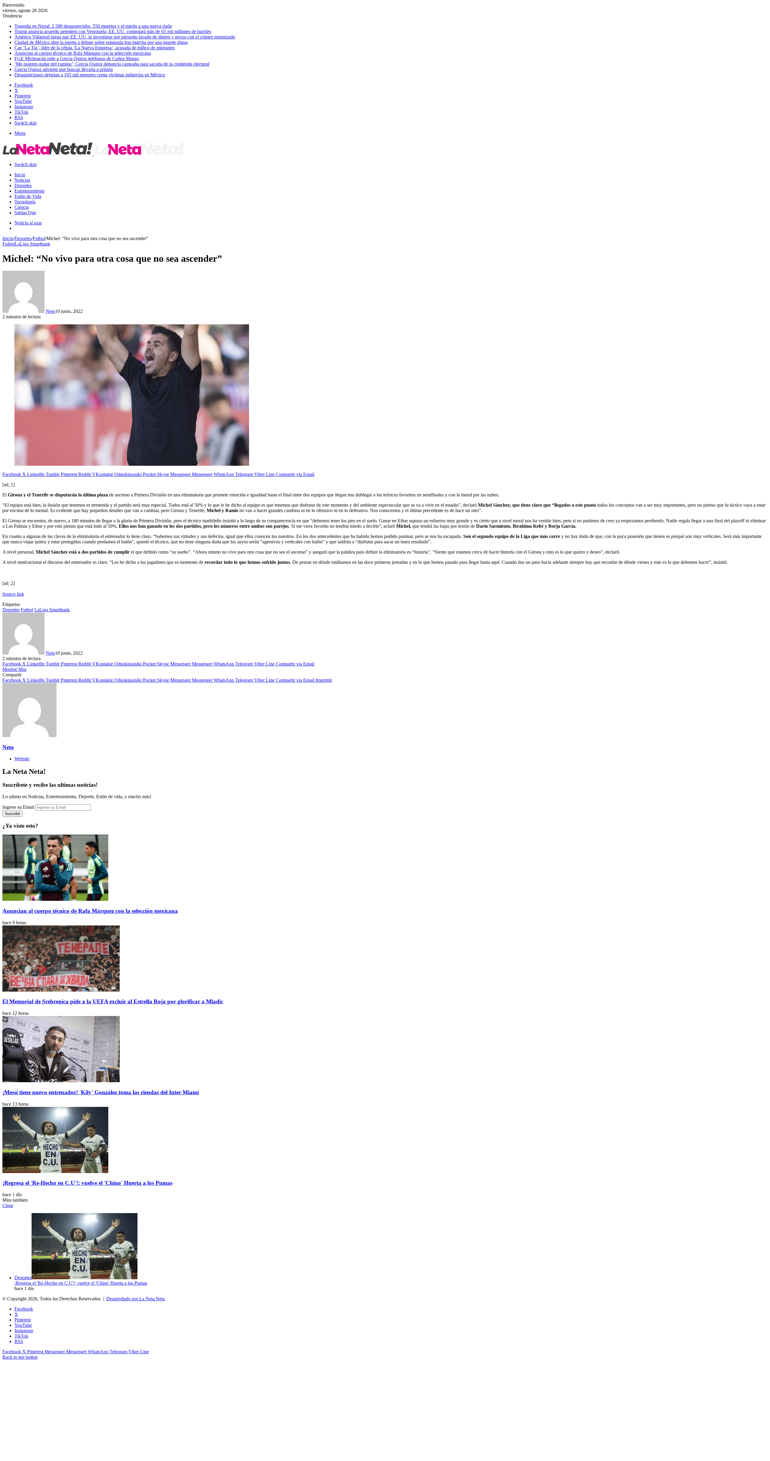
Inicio (19, 174)
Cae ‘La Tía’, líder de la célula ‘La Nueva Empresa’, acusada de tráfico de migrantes (94, 47)
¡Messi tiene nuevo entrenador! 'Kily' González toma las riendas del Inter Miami (100, 1092)
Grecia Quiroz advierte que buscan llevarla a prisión (63, 69)
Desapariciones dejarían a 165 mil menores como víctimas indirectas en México (89, 74)
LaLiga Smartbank (32, 243)
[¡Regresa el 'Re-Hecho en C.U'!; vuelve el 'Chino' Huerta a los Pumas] (55, 1171)
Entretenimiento (29, 190)
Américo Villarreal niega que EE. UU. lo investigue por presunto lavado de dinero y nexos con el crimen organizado (124, 36)
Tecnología (24, 201)
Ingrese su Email (18, 807)
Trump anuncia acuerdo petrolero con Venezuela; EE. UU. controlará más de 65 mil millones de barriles (112, 31)
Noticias (22, 180)
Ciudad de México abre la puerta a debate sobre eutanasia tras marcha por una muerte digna (101, 42)
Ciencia (21, 207)
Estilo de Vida (27, 196)
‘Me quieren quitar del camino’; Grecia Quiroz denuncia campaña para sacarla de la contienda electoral (111, 63)
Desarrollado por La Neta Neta (135, 1298)
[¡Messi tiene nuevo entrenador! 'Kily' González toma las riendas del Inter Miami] (61, 1080)
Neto (50, 311)
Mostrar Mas (14, 669)
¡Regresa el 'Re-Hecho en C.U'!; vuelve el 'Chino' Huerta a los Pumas (87, 1183)
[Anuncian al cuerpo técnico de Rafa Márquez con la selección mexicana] (55, 899)
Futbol (39, 238)
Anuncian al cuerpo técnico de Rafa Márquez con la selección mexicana (82, 53)
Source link (13, 594)
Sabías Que (25, 212)
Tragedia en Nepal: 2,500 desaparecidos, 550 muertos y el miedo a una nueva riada (93, 26)
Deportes (23, 185)
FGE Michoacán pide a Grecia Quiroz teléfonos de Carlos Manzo (76, 58)
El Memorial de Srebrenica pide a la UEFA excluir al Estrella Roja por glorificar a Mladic (112, 1001)
